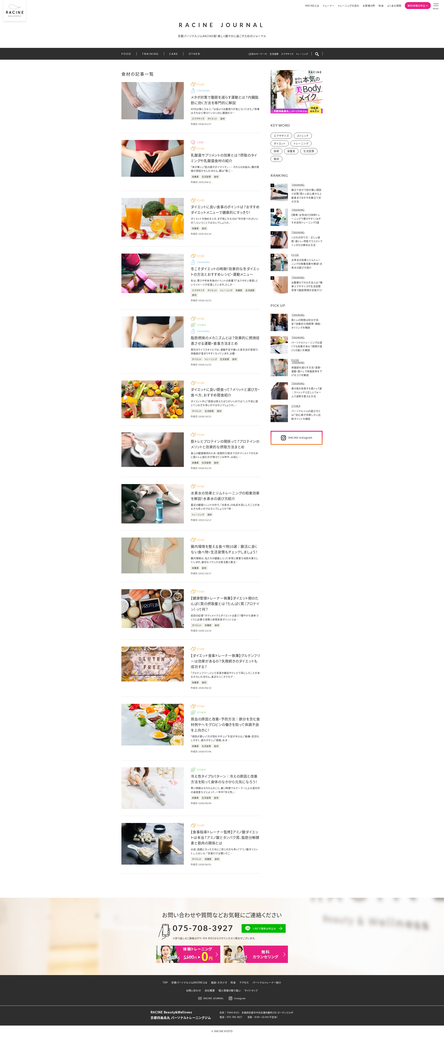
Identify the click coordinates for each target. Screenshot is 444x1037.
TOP (165, 982)
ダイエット (280, 143)
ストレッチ (303, 135)
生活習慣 (274, 53)
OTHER (194, 53)
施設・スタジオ (219, 982)
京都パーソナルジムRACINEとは (189, 982)
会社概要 (210, 990)
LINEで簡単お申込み (264, 928)
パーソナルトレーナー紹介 (267, 982)
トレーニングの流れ (348, 5)
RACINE (222, 25)
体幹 (276, 151)
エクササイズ (287, 53)
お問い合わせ (193, 990)
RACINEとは (312, 5)
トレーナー (329, 5)
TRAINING (150, 53)
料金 (381, 5)
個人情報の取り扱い (230, 990)
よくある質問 (394, 5)
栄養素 (291, 151)
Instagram (240, 998)
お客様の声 (369, 5)
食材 (276, 159)
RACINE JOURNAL (213, 998)
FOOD (126, 53)
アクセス (244, 982)
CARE (173, 53)
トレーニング (302, 53)
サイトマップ (251, 990)
